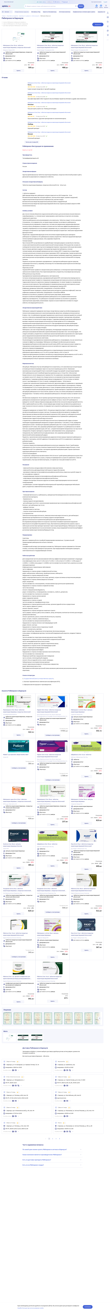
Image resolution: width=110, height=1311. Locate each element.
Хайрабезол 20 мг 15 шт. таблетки (81, 754)
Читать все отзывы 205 (32, 142)
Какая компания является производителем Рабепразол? (42, 1155)
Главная (4, 16)
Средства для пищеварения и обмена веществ (29, 16)
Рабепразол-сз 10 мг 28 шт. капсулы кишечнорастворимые (81, 711)
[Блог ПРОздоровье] (107, 21)
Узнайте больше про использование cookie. (30, 1308)
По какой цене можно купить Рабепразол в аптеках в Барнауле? (45, 1149)
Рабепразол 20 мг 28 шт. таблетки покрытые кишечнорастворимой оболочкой (50, 46)
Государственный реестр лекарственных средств (39, 678)
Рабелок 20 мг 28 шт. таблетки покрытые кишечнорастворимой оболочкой (83, 889)
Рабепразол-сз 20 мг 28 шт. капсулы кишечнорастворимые (47, 934)
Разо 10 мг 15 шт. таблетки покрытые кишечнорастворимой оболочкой (82, 934)
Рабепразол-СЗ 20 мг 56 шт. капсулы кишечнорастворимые (82, 800)
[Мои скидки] (107, 17)
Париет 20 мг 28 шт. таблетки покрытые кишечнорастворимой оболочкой (49, 711)
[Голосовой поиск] (76, 6)
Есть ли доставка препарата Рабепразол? (37, 1160)
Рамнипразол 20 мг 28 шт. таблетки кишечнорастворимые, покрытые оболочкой (17, 711)
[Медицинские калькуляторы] (107, 26)
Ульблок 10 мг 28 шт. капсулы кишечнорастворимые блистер (12, 845)
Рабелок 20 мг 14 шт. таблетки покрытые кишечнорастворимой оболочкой (15, 934)
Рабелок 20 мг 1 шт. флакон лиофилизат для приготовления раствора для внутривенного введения (16, 978)
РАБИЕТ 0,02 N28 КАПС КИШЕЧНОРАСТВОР (15, 754)
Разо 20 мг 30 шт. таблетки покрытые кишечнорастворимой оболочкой (82, 845)
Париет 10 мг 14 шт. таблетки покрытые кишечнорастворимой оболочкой (49, 755)
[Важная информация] (107, 30)
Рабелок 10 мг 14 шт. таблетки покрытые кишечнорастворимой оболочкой (49, 977)
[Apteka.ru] (7, 6)
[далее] (99, 1018)
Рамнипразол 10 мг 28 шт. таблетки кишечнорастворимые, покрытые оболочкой (50, 800)
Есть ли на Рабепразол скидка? (33, 1165)
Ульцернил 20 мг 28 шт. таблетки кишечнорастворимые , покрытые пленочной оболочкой (17, 890)
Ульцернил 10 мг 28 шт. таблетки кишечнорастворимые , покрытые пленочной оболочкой (51, 890)
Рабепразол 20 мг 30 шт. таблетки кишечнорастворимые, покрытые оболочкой (16, 46)
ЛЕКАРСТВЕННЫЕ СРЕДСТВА (12, 16)
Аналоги (98, 24)
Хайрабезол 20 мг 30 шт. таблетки (47, 844)
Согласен (88, 1307)
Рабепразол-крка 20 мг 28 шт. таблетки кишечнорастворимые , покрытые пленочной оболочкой (17, 800)
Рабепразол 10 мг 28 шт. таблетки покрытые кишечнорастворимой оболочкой (84, 46)
